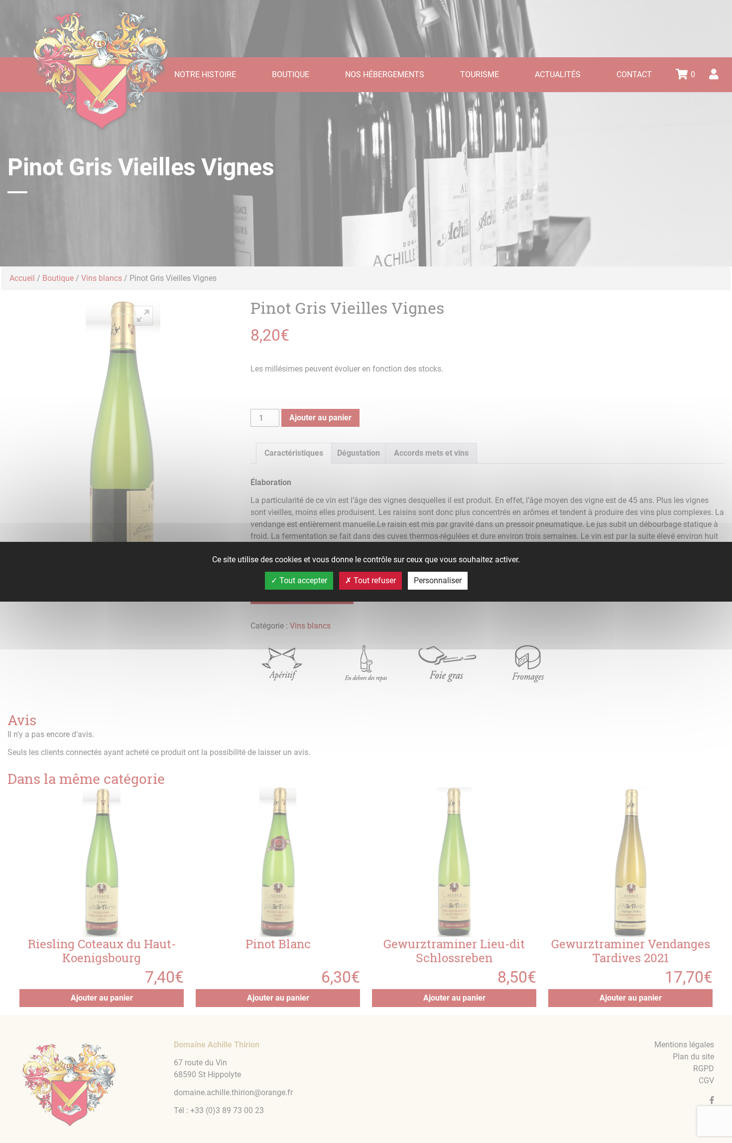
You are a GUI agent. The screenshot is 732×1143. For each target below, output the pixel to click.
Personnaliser (438, 580)
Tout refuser (374, 580)
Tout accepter (302, 580)
